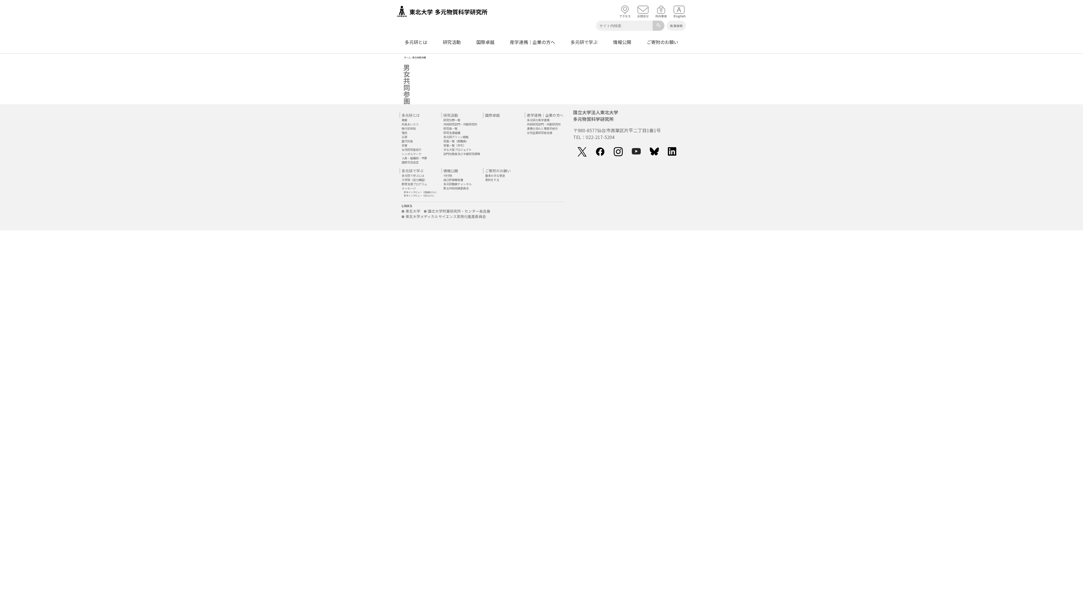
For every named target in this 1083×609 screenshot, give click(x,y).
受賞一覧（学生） (454, 145)
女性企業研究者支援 (539, 133)
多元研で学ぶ (584, 42)
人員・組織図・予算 (414, 158)
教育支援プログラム (414, 184)
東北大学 (413, 211)
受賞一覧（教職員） (456, 141)
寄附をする (492, 180)
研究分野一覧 (451, 120)
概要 (404, 120)
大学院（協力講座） (414, 180)
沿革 (404, 137)
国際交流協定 (410, 162)
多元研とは (416, 42)
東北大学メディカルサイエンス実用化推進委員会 (446, 216)
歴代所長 (407, 141)
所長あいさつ (410, 124)
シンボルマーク (411, 154)
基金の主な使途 (495, 175)
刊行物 (447, 175)
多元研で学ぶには (413, 175)
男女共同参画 (419, 57)
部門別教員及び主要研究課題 (461, 154)
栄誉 (404, 145)
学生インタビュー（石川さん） (419, 195)
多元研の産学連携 (538, 120)
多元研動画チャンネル (457, 184)
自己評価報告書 (453, 180)
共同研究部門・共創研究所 (460, 124)
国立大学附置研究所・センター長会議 (459, 211)
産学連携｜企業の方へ (532, 42)
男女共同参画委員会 (456, 188)
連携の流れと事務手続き (542, 128)
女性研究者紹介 (411, 149)
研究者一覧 (450, 128)
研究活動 (452, 42)
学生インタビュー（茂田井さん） (421, 192)
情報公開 (622, 42)
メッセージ (409, 188)
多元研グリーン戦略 (455, 137)
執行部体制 (409, 128)
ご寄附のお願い (662, 42)
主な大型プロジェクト (457, 149)
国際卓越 (485, 42)
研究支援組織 (451, 133)
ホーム (407, 57)
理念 (404, 133)
